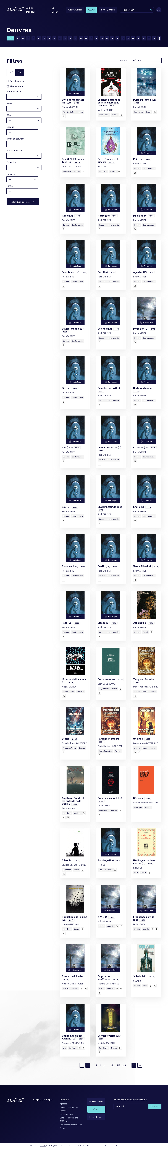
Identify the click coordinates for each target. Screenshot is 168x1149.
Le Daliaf (55, 9)
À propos (63, 1103)
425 (118, 1065)
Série (9, 115)
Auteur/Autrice (14, 91)
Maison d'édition (14, 150)
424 (112, 1065)
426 (124, 1065)
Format (10, 186)
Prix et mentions (17, 81)
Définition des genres (69, 1107)
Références (65, 1121)
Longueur (11, 174)
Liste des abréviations (69, 1118)
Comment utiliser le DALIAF (71, 1124)
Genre (9, 103)
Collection (11, 162)
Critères (63, 1110)
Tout (10, 38)
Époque (10, 127)
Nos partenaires (66, 1114)
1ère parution (16, 86)
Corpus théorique (30, 9)
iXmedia (43, 1146)
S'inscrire (155, 1106)
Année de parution (15, 138)
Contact (63, 1128)
